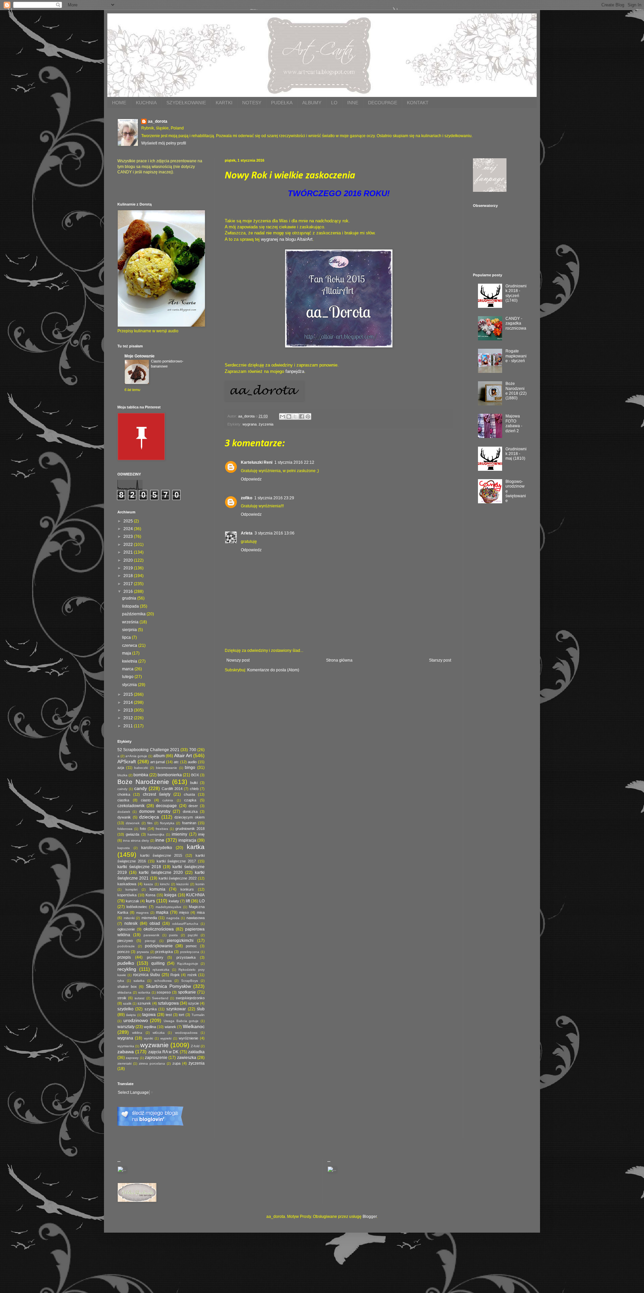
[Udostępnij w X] (295, 416)
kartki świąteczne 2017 (176, 861)
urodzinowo (135, 1020)
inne (159, 840)
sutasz (140, 998)
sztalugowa (168, 1003)
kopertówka (127, 895)
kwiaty (174, 901)
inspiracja (187, 840)
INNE (352, 102)
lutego (128, 676)
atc (176, 762)
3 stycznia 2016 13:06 (274, 533)
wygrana (250, 424)
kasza (148, 884)
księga (170, 895)
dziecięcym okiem (189, 817)
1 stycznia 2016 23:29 (274, 498)
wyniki (148, 1038)
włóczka (159, 1032)
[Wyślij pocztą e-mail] (282, 416)
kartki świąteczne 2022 (178, 878)
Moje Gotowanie (139, 356)
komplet (131, 889)
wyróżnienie (188, 1038)
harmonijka (156, 834)
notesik (131, 923)
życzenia (266, 424)
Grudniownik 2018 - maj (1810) (516, 454)
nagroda (172, 918)
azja (120, 768)
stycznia (130, 684)
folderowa (124, 829)
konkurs (187, 889)
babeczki (141, 768)
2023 (128, 536)
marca (128, 669)
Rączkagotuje (187, 963)
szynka (151, 1009)
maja (127, 653)
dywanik (124, 817)
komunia (157, 889)
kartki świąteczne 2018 (139, 866)
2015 (128, 694)
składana (124, 992)
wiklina (137, 1032)
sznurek (144, 1003)
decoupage (166, 805)
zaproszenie (156, 1057)
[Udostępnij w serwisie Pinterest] (308, 416)
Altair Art (183, 755)
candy (140, 788)
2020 (128, 560)
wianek (170, 1027)
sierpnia (130, 629)
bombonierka (170, 775)
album (159, 755)
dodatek (123, 811)
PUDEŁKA (281, 102)
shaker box (127, 987)
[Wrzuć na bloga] (288, 416)
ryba (120, 980)
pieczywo (125, 941)
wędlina (150, 1027)
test (169, 1015)
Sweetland (160, 998)
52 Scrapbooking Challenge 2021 (148, 749)
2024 (128, 528)
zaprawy (132, 1058)
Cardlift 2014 (172, 789)
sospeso (164, 992)
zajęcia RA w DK (163, 1052)
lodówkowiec (136, 907)
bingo (190, 767)
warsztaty (126, 1026)
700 (192, 749)
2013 (128, 710)
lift (188, 901)
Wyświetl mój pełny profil (163, 143)
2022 (128, 544)
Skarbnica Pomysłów (168, 986)
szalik (127, 1003)
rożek (192, 975)
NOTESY (251, 102)
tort (181, 1015)
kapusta (123, 848)
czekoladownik (131, 805)
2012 (128, 718)
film (149, 823)
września (131, 622)
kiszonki (182, 884)
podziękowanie (159, 946)
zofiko (246, 498)
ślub (201, 1009)
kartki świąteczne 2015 (161, 855)
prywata (143, 952)
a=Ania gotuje (136, 756)
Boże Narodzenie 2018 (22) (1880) (516, 390)
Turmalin (198, 1015)
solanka (144, 992)
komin (200, 884)
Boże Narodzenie (143, 781)
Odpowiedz (251, 479)
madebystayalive (168, 907)
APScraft (126, 761)
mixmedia (149, 918)
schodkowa (163, 980)
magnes (142, 912)
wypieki (165, 1038)
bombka (140, 775)
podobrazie (126, 946)
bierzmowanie (166, 768)
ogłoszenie (126, 929)
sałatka (139, 980)
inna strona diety (136, 840)
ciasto (146, 800)
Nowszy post (238, 660)
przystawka (186, 957)
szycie (193, 1003)
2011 (128, 726)
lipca (127, 637)
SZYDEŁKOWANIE (186, 102)
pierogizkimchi (180, 940)
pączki (193, 935)
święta (131, 1015)
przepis (124, 957)
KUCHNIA (146, 102)
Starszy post (440, 660)
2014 (128, 702)
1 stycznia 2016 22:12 (294, 462)
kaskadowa (126, 884)
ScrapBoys (189, 980)
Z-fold (195, 1046)
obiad (155, 923)
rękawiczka (161, 969)
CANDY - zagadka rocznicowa (515, 323)
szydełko (125, 1009)
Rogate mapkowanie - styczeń (516, 356)
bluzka (122, 775)
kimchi (164, 884)
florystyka (167, 823)
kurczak (132, 901)
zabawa (125, 1051)
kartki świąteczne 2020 (161, 872)
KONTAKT (418, 102)
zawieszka (186, 1057)
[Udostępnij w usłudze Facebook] (301, 416)
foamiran (189, 823)
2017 (128, 583)
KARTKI (224, 102)
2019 (128, 568)
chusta (189, 794)
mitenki (129, 918)
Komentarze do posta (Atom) (273, 670)
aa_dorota (157, 121)
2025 (128, 521)
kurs (150, 900)
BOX (195, 775)
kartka (196, 846)
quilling (158, 963)
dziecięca (149, 817)
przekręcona (189, 952)
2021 (128, 552)
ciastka (123, 800)
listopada (131, 606)
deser (193, 806)
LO (334, 102)
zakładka (196, 1052)
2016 (128, 591)
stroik (121, 998)
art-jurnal (157, 762)
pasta (173, 935)
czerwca (130, 645)
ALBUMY (311, 102)
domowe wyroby (154, 811)
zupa (176, 1063)
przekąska (164, 952)
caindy (122, 789)
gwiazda (132, 834)
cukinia (167, 800)
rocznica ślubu (146, 974)
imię (201, 834)
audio (192, 762)
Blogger (370, 1216)
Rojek (175, 975)
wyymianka (125, 1046)
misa (201, 912)
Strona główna (339, 660)
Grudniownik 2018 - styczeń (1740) (516, 293)
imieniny (179, 834)
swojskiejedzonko (190, 998)
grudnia (129, 598)
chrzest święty (156, 794)
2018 (128, 575)
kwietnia (130, 661)
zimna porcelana (152, 1063)
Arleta (247, 533)
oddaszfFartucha (185, 923)
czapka (190, 800)
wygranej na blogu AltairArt (287, 239)
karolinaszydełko (156, 847)
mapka (162, 912)
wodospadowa (186, 1032)
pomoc (191, 946)
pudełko (125, 963)
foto (143, 829)
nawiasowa (195, 918)
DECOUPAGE (382, 102)
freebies (162, 829)
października (134, 614)
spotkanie (187, 992)
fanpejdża (294, 371)
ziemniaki (124, 1063)
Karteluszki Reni (256, 462)
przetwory (155, 957)
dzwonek (133, 823)
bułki (194, 783)
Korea (150, 895)
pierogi (150, 941)
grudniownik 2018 (190, 829)
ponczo (123, 952)
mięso (184, 912)
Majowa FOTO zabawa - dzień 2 (513, 423)
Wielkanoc (194, 1026)
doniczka (190, 811)
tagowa (149, 1014)
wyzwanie (154, 1045)
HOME (119, 102)
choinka (123, 794)
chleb (194, 789)
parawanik (151, 935)
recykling (126, 969)
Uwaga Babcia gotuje (181, 1021)
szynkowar (176, 1009)
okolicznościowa (159, 929)
